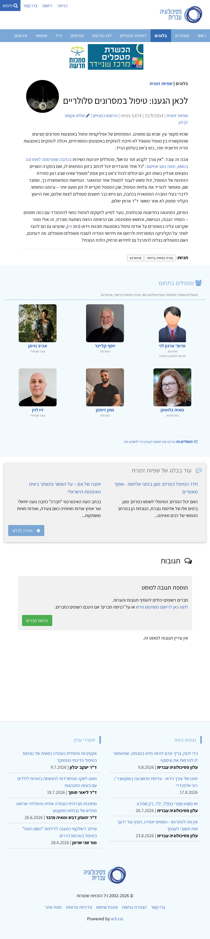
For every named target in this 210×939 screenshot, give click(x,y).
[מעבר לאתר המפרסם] (105, 56)
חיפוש (8, 5)
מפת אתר (53, 907)
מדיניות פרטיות (79, 907)
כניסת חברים (37, 620)
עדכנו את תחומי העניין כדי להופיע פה (158, 441)
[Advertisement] (105, 679)
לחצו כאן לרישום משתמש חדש (162, 607)
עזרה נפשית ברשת (160, 257)
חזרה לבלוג (22, 530)
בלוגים (161, 35)
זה (70, 226)
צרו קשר (30, 5)
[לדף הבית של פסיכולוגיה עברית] (181, 14)
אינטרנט (135, 257)
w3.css (117, 919)
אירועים (20, 35)
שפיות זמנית (161, 83)
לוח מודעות (102, 35)
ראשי (201, 35)
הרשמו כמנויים (105, 115)
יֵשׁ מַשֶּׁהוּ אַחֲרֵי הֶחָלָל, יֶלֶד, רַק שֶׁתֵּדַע (167, 803)
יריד (58, 35)
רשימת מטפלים (133, 35)
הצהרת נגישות (134, 907)
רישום (47, 5)
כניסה (62, 5)
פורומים (77, 35)
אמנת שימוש (107, 907)
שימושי (41, 35)
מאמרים (182, 35)
